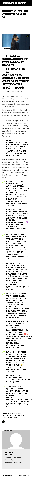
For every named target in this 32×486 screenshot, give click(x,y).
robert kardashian (13, 417)
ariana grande (18, 413)
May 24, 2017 (6, 91)
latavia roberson (22, 415)
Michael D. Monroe (17, 91)
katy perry (14, 415)
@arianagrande (16, 389)
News (6, 48)
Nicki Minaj (5, 417)
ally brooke (11, 413)
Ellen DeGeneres (6, 415)
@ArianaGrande (16, 222)
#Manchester (14, 252)
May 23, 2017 (12, 155)
